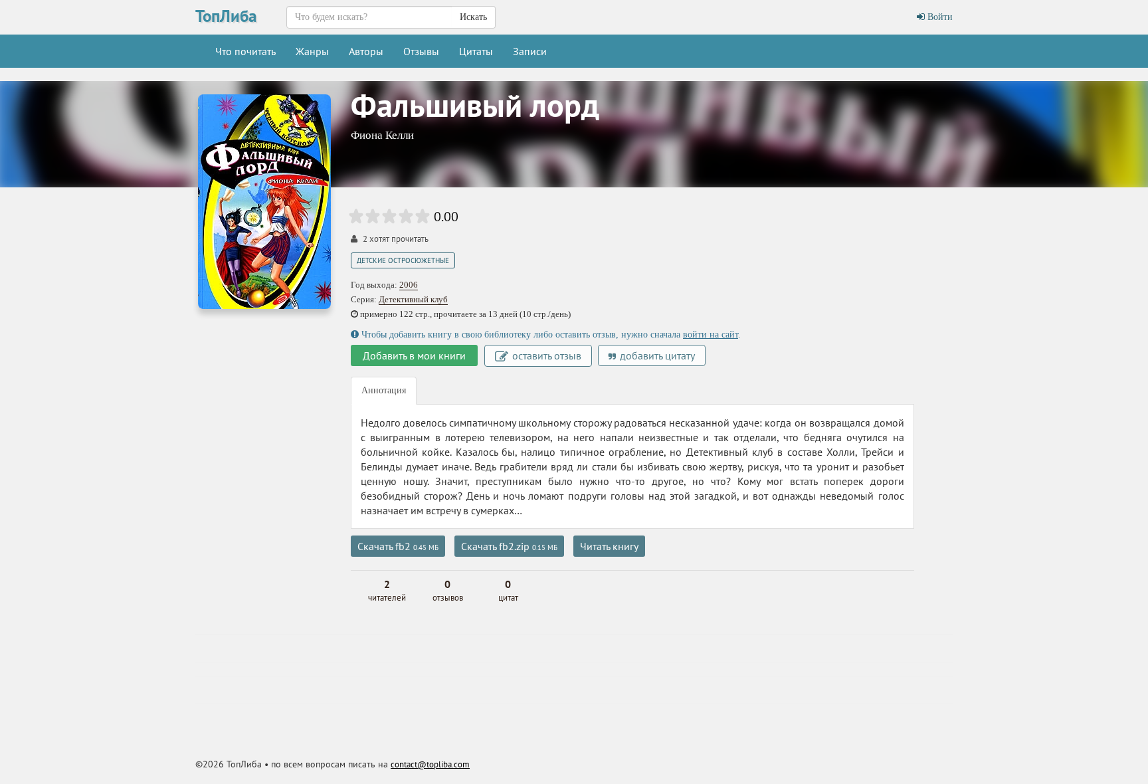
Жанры (312, 51)
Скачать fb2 (397, 546)
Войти (939, 17)
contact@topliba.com (430, 764)
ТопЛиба (225, 16)
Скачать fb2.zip (509, 546)
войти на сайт (710, 335)
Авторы (366, 51)
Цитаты (476, 51)
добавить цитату (656, 355)
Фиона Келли (382, 135)
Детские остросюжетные (403, 260)
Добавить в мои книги (414, 355)
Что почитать (245, 51)
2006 (408, 285)
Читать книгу (609, 546)
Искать (473, 17)
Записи (530, 51)
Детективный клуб (413, 299)
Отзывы (421, 51)
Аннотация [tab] (383, 390)
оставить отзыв (545, 355)
